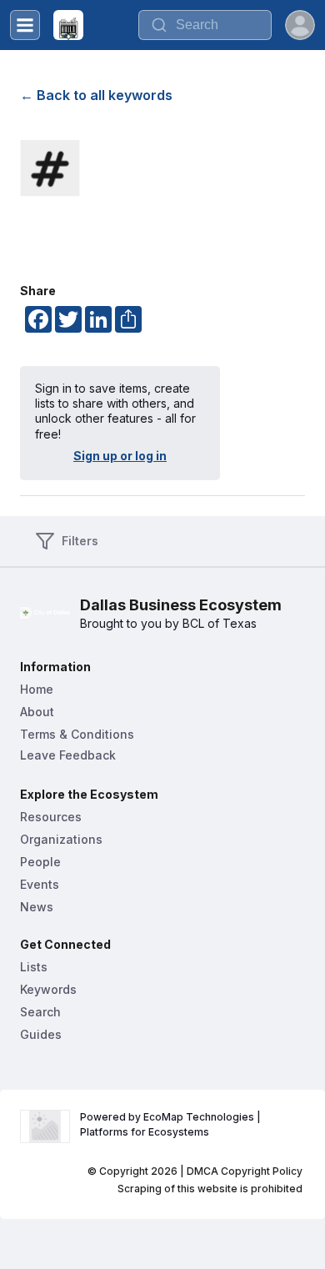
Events (39, 884)
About (37, 712)
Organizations (61, 839)
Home (36, 689)
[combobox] (205, 25)
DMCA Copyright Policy (244, 1171)
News (36, 907)
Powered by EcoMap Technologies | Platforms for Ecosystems (171, 1124)
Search (40, 1012)
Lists (34, 967)
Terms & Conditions (77, 734)
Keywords (48, 989)
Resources (51, 817)
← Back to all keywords (96, 95)
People (40, 862)
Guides (41, 1034)
